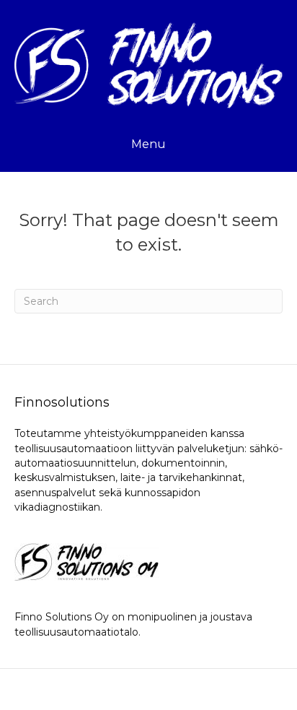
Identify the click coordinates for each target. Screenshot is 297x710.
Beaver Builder (227, 689)
